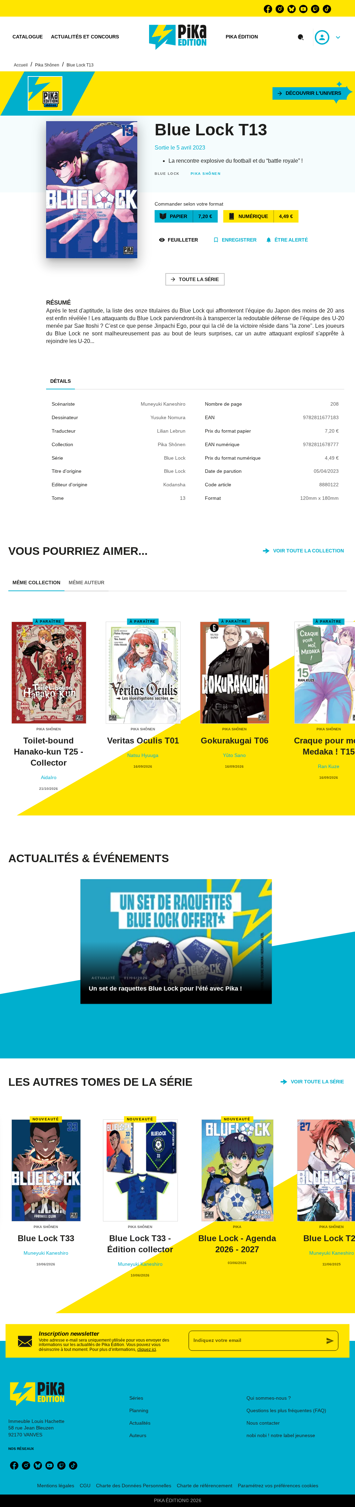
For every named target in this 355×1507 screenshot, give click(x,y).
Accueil (21, 65)
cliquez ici (146, 1349)
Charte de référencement (204, 1485)
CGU (85, 1485)
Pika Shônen (47, 65)
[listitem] (268, 9)
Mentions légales (55, 1485)
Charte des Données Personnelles (133, 1485)
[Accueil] (178, 37)
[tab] (27, 37)
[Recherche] (301, 37)
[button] (309, 93)
